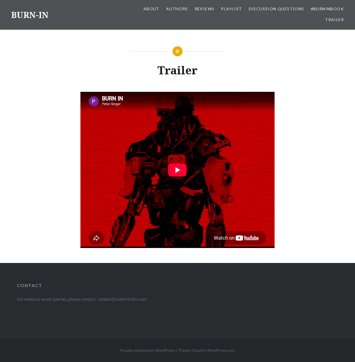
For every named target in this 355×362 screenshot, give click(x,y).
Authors (177, 8)
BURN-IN (30, 15)
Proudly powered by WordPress (147, 350)
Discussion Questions (276, 8)
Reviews (205, 8)
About (151, 8)
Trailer (334, 19)
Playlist (231, 8)
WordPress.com (221, 350)
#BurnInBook (327, 8)
